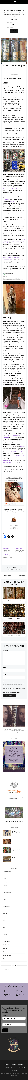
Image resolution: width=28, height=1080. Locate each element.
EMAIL (14, 24)
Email (4, 674)
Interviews (5, 917)
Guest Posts (5, 913)
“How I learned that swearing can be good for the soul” (14, 241)
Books (4, 878)
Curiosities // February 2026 (14, 600)
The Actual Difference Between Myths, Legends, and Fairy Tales (18, 832)
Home (7, 1065)
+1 (23, 567)
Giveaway (5, 910)
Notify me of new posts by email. (11, 692)
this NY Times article (16, 451)
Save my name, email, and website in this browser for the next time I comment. (13, 684)
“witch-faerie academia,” (9, 462)
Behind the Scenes (7, 875)
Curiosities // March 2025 (14, 618)
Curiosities (14, 75)
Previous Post (7, 575)
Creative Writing (7, 892)
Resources (5, 937)
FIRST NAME (14, 19)
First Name (5, 1015)
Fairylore (5, 903)
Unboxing (5, 948)
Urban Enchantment (8, 955)
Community (21, 1067)
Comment (5, 650)
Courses (5, 889)
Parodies (5, 930)
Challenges (5, 882)
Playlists (5, 934)
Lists (4, 920)
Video (4, 958)
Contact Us (14, 1070)
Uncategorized (6, 951)
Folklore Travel (6, 906)
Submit (14, 31)
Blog (13, 1067)
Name (4, 667)
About (14, 1065)
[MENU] (14, 2)
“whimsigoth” (6, 460)
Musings (5, 923)
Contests (5, 885)
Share (8, 567)
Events (4, 899)
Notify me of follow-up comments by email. (14, 688)
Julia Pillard (13, 201)
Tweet (16, 567)
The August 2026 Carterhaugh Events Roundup (16, 859)
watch (22, 446)
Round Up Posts (6, 941)
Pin (19, 569)
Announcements (7, 871)
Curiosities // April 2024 (14, 635)
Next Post (22, 575)
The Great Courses (7, 944)
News (4, 927)
